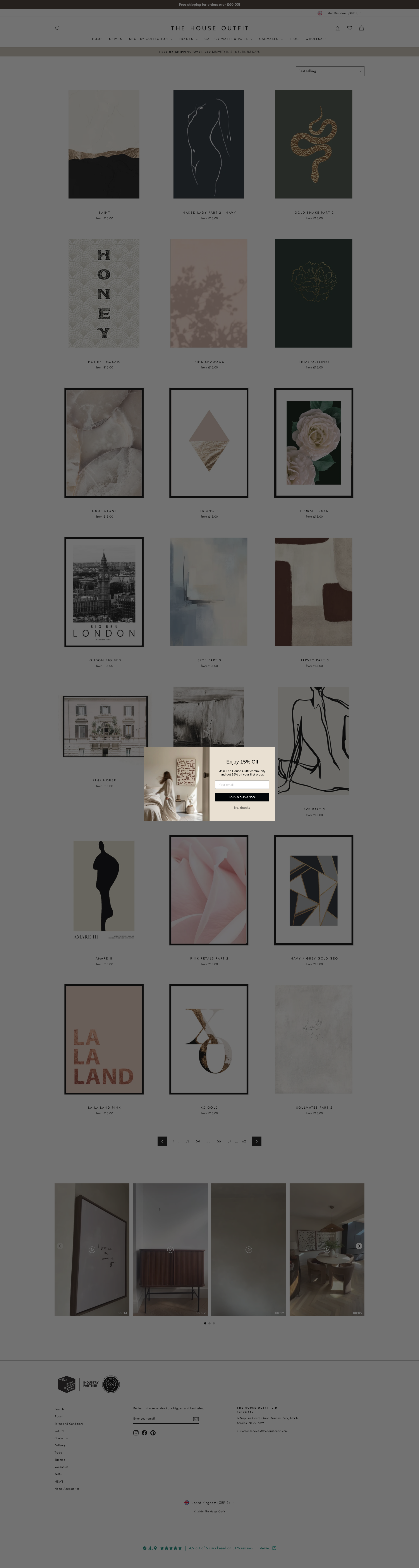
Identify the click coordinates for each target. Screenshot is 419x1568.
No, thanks (242, 807)
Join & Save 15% (242, 797)
